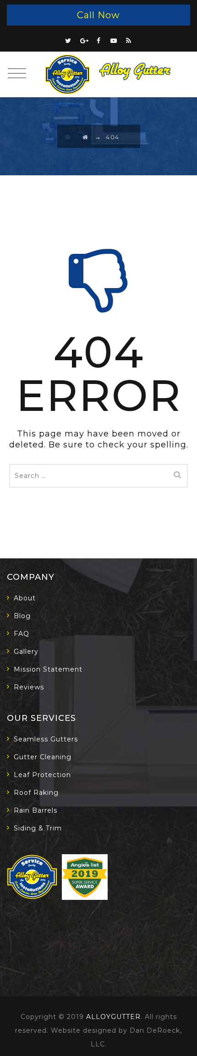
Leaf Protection (42, 775)
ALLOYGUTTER (113, 1017)
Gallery (26, 651)
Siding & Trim (38, 828)
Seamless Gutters (46, 739)
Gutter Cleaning (42, 757)
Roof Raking (36, 792)
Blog (22, 616)
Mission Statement (48, 669)
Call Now (98, 15)
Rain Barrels (35, 810)
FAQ (21, 634)
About (25, 598)
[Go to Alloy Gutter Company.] (85, 137)
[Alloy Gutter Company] (110, 74)
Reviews (29, 687)
